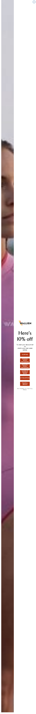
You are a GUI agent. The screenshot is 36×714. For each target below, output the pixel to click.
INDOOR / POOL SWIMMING (25, 366)
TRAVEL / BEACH (25, 383)
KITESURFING (25, 378)
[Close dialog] (34, 2)
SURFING (25, 355)
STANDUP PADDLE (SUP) (25, 372)
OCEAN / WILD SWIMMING (25, 360)
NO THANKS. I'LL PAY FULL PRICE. (25, 389)
